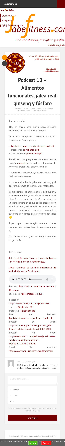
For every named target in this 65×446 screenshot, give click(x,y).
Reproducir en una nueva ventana (36, 286)
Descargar (14, 289)
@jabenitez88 (25, 306)
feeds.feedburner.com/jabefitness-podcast (32, 146)
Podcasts (32, 109)
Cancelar (46, 443)
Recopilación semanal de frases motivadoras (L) (34, 436)
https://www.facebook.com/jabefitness (29, 303)
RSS (40, 293)
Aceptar (32, 443)
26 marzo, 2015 (31, 362)
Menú (61, 4)
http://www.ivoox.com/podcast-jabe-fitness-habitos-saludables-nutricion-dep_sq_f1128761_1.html (32, 340)
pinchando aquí (31, 149)
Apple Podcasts (29, 293)
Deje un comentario (40, 110)
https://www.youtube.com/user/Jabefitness (31, 350)
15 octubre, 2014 (19, 109)
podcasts (21, 162)
